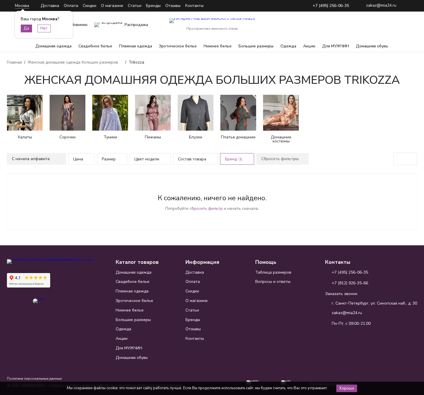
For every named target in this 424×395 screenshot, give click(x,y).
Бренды (153, 5)
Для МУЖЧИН (335, 46)
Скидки (89, 5)
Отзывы (173, 5)
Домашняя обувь (372, 46)
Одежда (288, 46)
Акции (309, 46)
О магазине (112, 5)
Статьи (134, 5)
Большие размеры (256, 46)
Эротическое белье (178, 46)
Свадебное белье (95, 46)
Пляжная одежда (135, 46)
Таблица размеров (273, 272)
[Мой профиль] (376, 24)
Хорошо (346, 388)
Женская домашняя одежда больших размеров (73, 62)
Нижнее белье (218, 46)
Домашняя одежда (53, 46)
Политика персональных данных (34, 378)
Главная (14, 62)
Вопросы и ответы (272, 281)
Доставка (50, 5)
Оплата (71, 5)
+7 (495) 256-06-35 (331, 5)
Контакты (194, 5)
